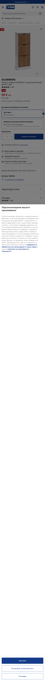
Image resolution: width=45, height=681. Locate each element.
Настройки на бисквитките (22, 668)
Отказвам (22, 676)
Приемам (22, 661)
